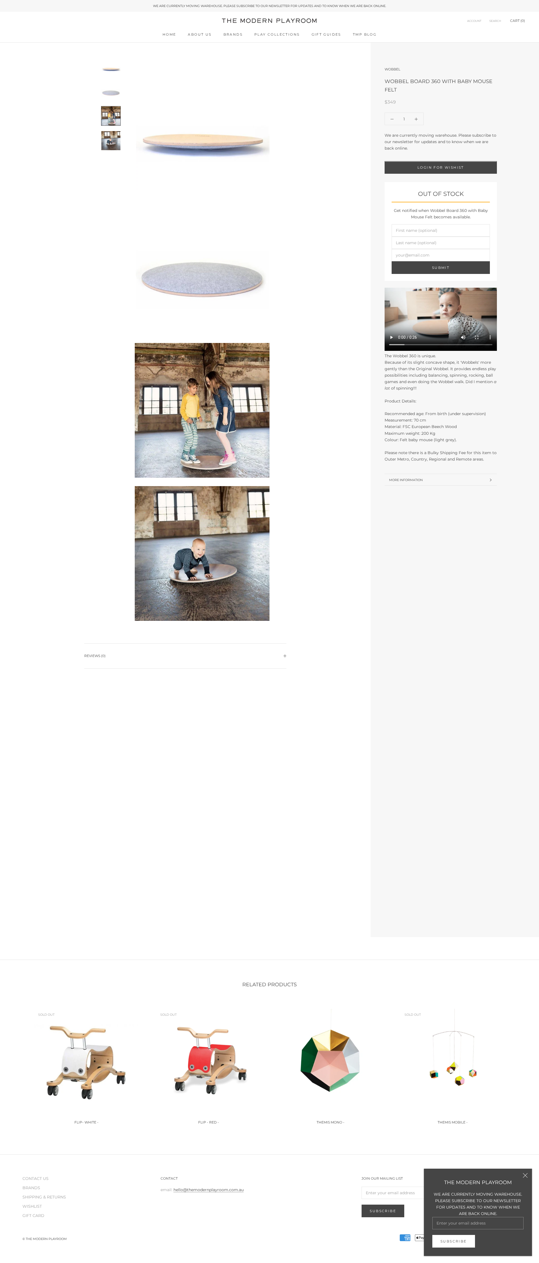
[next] (521, 1064)
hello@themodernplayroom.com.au (208, 1189)
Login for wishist (440, 168)
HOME (169, 34)
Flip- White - (86, 1122)
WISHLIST (32, 1206)
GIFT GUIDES (326, 34)
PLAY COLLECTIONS (277, 34)
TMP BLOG (364, 34)
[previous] (17, 1064)
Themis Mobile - (453, 1122)
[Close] (525, 1175)
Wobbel (392, 69)
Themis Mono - (330, 1122)
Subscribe (453, 1241)
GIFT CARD (33, 1215)
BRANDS (233, 34)
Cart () (517, 21)
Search (495, 21)
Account (474, 21)
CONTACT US (35, 1178)
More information (406, 480)
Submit (440, 268)
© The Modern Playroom (44, 1239)
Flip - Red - (208, 1122)
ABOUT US (199, 34)
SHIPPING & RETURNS (44, 1197)
